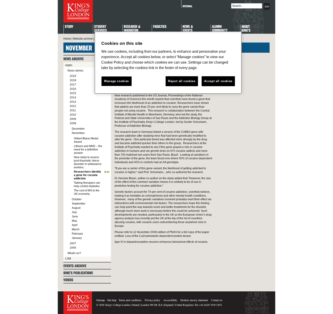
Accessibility (170, 300)
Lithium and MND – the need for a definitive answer (88, 150)
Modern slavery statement (194, 300)
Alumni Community (219, 29)
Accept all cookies (218, 81)
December (78, 128)
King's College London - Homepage (78, 11)
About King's (246, 29)
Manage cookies (116, 81)
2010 (73, 114)
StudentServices (100, 29)
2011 (73, 110)
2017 (73, 84)
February (77, 233)
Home (67, 38)
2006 (73, 247)
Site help (111, 300)
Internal (187, 6)
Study (69, 27)
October (77, 199)
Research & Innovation (132, 29)
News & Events (188, 29)
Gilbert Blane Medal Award (86, 140)
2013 (73, 101)
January (77, 238)
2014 (73, 97)
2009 (73, 119)
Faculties (159, 27)
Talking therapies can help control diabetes (87, 184)
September (78, 203)
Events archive (74, 266)
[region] (168, 62)
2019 (73, 76)
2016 (73, 88)
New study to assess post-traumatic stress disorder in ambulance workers (87, 162)
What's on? (74, 253)
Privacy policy (152, 300)
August (76, 207)
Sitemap (100, 300)
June (75, 216)
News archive (73, 59)
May (74, 220)
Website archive (83, 38)
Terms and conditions (130, 300)
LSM (68, 258)
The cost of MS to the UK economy (86, 192)
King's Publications (78, 273)
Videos (68, 280)
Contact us (216, 300)
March (76, 229)
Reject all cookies (181, 81)
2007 (73, 243)
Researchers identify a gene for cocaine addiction (87, 175)
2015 (73, 93)
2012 (73, 106)
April (74, 225)
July (74, 212)
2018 (73, 80)
